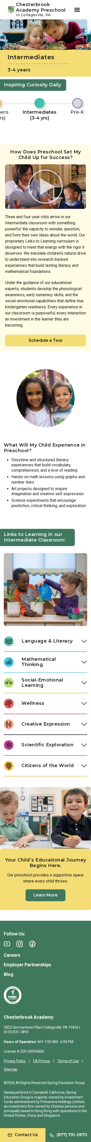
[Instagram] (19, 944)
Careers (12, 955)
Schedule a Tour (46, 340)
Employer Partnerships (27, 964)
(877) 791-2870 (72, 1134)
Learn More (45, 895)
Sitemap (10, 1069)
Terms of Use (68, 1061)
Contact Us (26, 1134)
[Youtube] (7, 944)
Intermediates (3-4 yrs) (39, 115)
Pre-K (77, 112)
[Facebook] (32, 944)
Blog (8, 974)
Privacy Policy (15, 1061)
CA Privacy (41, 1061)
